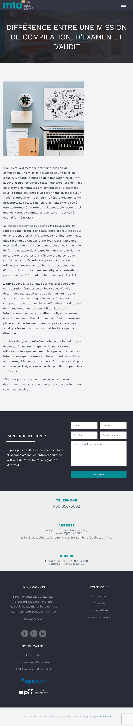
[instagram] (33, 633)
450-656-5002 (34, 619)
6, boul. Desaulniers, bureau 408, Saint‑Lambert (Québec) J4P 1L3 (66, 537)
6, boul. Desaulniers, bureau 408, (33, 606)
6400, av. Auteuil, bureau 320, (33, 596)
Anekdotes (105, 716)
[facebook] (24, 633)
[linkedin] (42, 633)
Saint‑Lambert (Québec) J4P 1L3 (33, 611)
